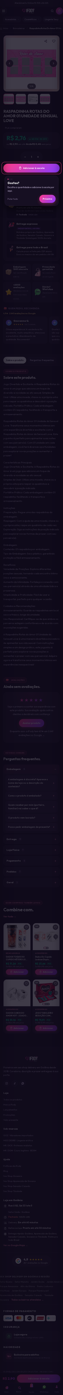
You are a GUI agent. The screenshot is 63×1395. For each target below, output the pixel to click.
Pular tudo (13, 198)
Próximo (47, 198)
